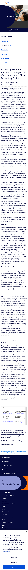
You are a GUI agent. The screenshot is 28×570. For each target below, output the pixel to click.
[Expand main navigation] (3, 3)
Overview (3, 41)
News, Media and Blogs (7, 517)
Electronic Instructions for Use (8, 503)
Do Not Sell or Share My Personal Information (14, 557)
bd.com (9, 263)
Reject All (14, 562)
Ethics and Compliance (7, 522)
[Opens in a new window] (3, 485)
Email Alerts (4, 58)
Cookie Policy (6, 551)
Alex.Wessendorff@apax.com (20, 422)
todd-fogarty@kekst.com (19, 413)
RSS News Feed (7, 465)
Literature (4, 514)
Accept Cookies (14, 567)
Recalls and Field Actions (8, 495)
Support (4, 525)
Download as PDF (7, 84)
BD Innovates (5, 54)
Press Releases (5, 45)
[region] (14, 550)
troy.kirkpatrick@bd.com (7, 413)
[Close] (26, 531)
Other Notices (5, 63)
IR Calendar (4, 50)
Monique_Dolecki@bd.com (8, 421)
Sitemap (5, 469)
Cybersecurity (5, 501)
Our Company (5, 519)
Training (4, 527)
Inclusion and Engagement (8, 511)
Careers (4, 498)
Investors (4, 509)
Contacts (5, 461)
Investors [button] (15, 30)
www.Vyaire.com (5, 335)
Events (3, 506)
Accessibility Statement (9, 473)
